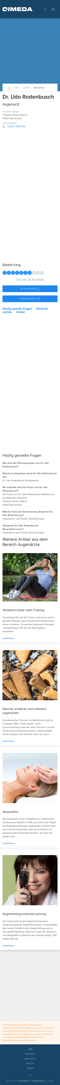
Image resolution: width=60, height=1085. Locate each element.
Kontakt (30, 1068)
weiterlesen (8, 638)
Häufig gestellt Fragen (17, 308)
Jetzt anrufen (28, 289)
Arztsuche (39, 88)
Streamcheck (38, 1081)
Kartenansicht (28, 299)
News (16, 88)
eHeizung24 (24, 1081)
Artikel (20, 312)
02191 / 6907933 (17, 126)
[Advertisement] (30, 51)
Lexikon (26, 88)
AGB (30, 1049)
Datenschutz (30, 1059)
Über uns (30, 1063)
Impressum (30, 1054)
